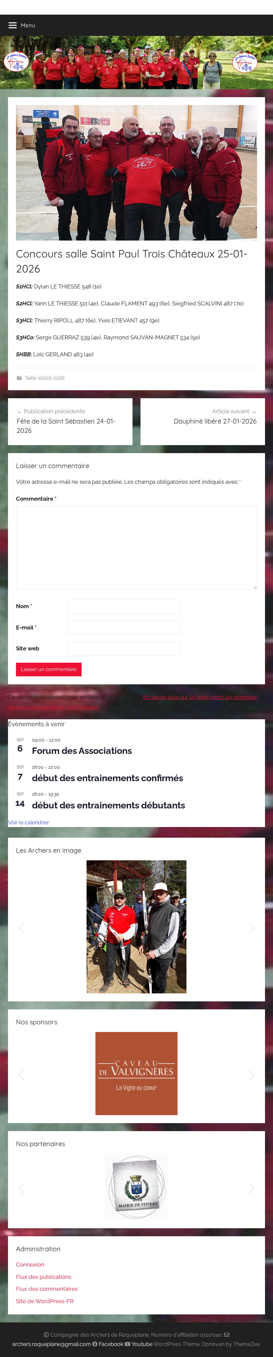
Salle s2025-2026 (45, 378)
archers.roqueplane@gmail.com (51, 1344)
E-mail (26, 627)
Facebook (111, 1344)
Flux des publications (43, 1276)
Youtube (142, 1344)
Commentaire (36, 498)
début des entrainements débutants (108, 805)
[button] (21, 926)
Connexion (30, 1264)
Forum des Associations (82, 751)
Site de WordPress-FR (45, 1301)
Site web (27, 648)
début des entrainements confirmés (107, 778)
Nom (24, 606)
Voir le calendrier (28, 822)
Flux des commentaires (47, 1288)
